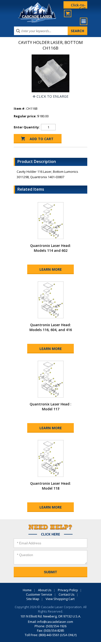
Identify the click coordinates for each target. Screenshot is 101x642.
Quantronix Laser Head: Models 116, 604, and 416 (50, 327)
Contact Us (67, 594)
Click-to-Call (78, 6)
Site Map (32, 599)
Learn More (50, 269)
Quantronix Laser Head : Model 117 (50, 406)
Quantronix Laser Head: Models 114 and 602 (50, 248)
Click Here (50, 534)
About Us (44, 590)
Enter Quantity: (27, 127)
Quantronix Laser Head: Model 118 (50, 486)
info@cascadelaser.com (55, 621)
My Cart (67, 13)
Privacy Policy (68, 590)
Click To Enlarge (52, 96)
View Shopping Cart (60, 599)
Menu (83, 21)
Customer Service (39, 594)
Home (27, 590)
